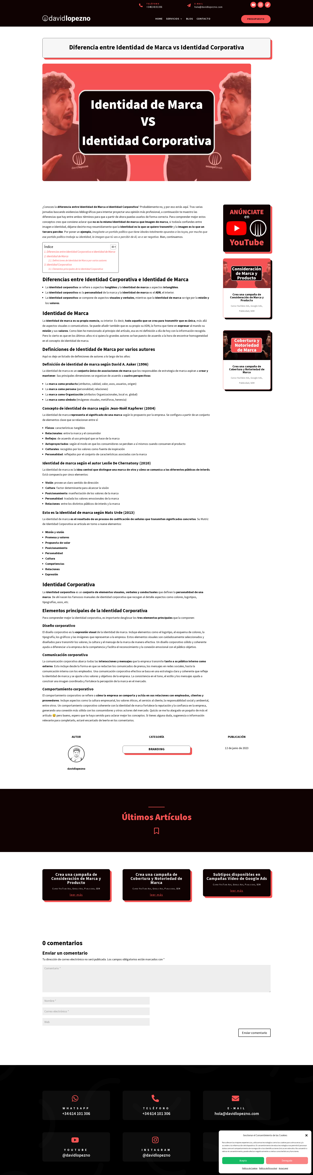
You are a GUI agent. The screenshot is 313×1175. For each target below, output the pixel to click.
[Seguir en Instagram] (260, 5)
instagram (156, 1150)
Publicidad (244, 310)
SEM (252, 310)
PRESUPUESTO (255, 18)
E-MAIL (198, 4)
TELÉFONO (152, 4)
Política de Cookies (249, 1168)
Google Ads (256, 305)
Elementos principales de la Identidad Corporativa (77, 268)
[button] (306, 1135)
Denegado (287, 1160)
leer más (76, 895)
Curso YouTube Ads (240, 305)
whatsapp (76, 1108)
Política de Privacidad (268, 1168)
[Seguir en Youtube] (253, 5)
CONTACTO (203, 18)
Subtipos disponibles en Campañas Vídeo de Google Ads (237, 876)
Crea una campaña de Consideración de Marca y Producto (247, 297)
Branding (156, 749)
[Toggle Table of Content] (111, 247)
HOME (159, 18)
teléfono (156, 1108)
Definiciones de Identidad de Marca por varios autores (79, 260)
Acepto (243, 1160)
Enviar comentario (254, 1033)
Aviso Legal (283, 1168)
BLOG (189, 18)
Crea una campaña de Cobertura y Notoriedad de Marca (246, 369)
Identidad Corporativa (59, 264)
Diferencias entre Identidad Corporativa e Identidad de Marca (81, 251)
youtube (76, 1150)
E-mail (237, 1108)
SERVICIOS (172, 18)
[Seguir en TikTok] (268, 5)
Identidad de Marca (57, 256)
